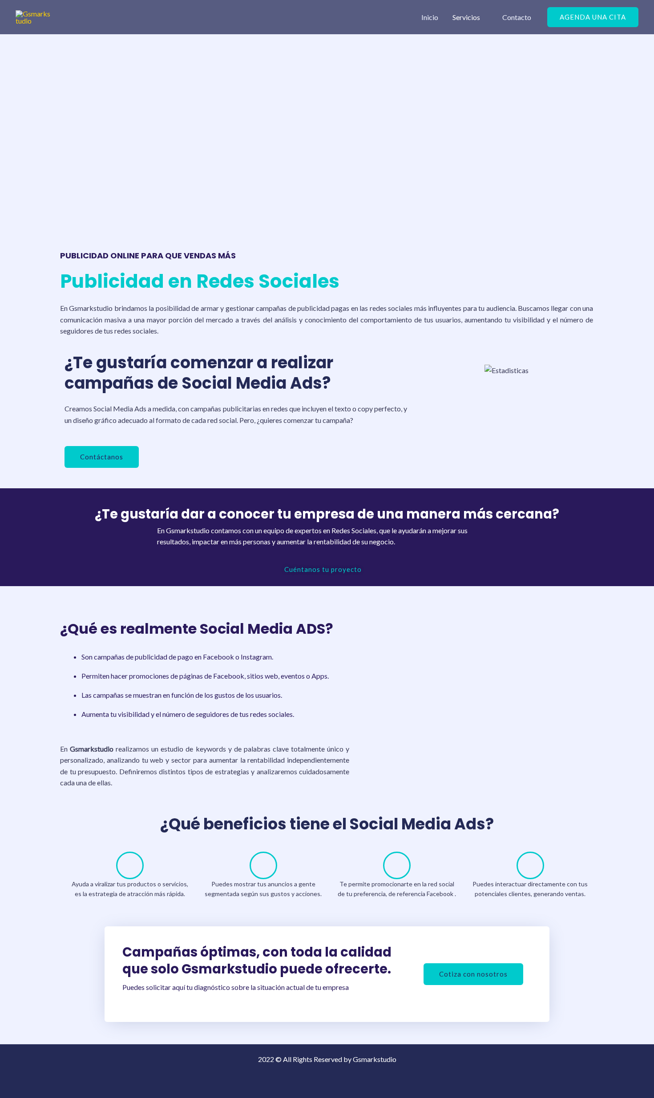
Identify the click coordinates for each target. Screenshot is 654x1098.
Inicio (429, 17)
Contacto (516, 17)
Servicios (466, 17)
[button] (592, 17)
